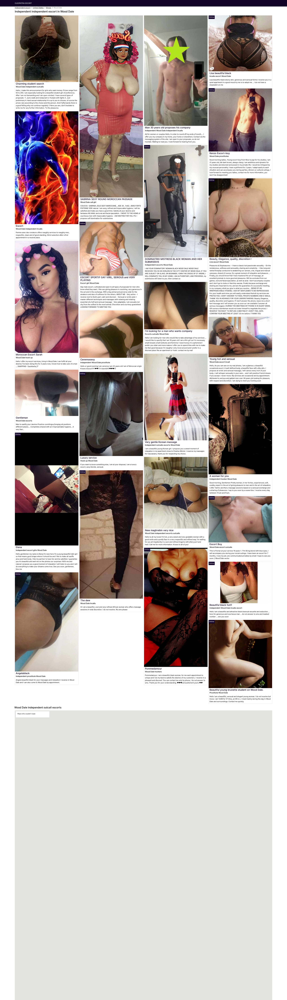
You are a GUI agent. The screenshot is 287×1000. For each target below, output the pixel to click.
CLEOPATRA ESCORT (23, 3)
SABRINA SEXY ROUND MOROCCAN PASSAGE (106, 199)
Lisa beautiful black (220, 73)
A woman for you (219, 476)
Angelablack (23, 673)
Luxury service (88, 457)
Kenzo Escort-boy (220, 153)
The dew (85, 600)
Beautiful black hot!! (221, 605)
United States (38, 8)
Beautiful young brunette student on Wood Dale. (236, 689)
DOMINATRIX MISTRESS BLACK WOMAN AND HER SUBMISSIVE (173, 260)
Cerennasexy (87, 359)
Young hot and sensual (222, 359)
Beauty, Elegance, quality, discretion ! (230, 259)
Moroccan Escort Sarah (29, 354)
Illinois (48, 8)
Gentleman (22, 417)
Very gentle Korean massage (161, 442)
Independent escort (22, 8)
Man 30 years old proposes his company (167, 127)
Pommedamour (153, 668)
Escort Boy (216, 544)
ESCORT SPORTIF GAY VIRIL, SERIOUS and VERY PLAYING (107, 279)
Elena (19, 547)
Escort (19, 225)
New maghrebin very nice (159, 530)
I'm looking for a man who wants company (168, 331)
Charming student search (30, 83)
